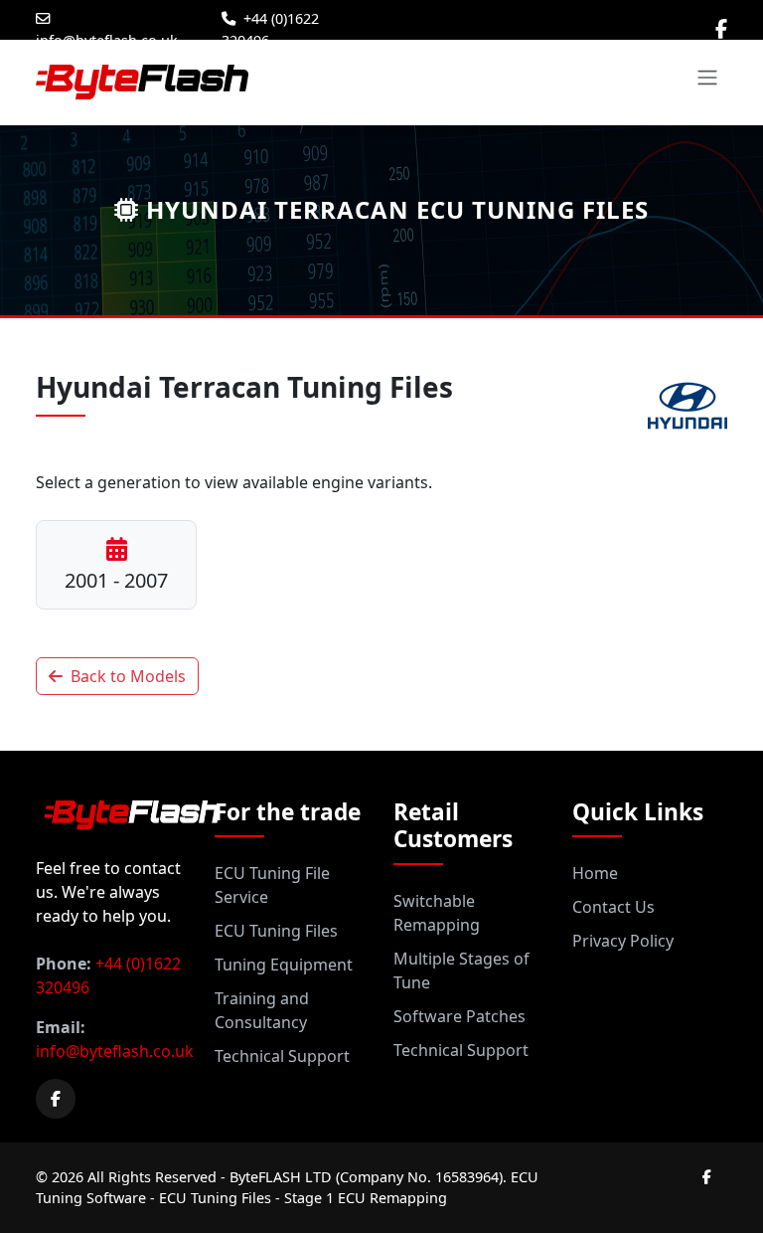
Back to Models (128, 676)
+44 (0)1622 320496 (270, 29)
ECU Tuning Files (276, 931)
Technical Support (282, 1056)
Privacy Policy (623, 941)
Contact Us (613, 907)
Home (595, 873)
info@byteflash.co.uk (107, 40)
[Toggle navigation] (707, 77)
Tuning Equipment (284, 964)
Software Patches (459, 1016)
